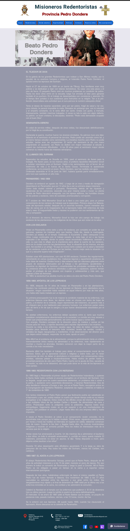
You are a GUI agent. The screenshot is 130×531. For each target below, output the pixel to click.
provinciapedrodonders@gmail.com (95, 516)
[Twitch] (102, 527)
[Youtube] (96, 527)
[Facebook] (85, 527)
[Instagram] (91, 527)
